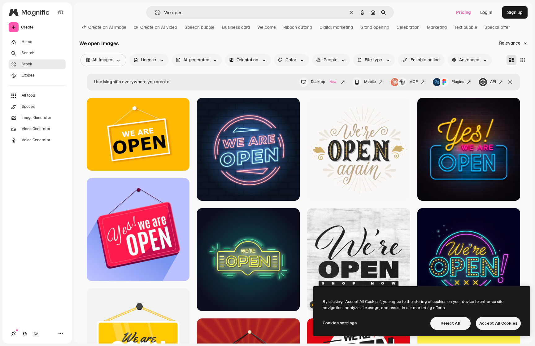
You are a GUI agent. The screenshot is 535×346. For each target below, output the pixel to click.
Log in (486, 12)
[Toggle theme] (36, 334)
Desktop (323, 81)
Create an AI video (158, 27)
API (493, 81)
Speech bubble (200, 27)
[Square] (523, 60)
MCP (413, 81)
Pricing (463, 12)
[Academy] (25, 334)
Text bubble (465, 27)
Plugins (457, 81)
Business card (236, 27)
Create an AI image (107, 27)
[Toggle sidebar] (61, 12)
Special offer (497, 27)
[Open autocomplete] (154, 12)
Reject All (450, 323)
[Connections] (14, 334)
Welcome (266, 27)
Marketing (437, 27)
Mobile (370, 81)
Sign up (515, 12)
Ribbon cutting (297, 27)
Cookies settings (340, 323)
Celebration (408, 27)
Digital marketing (336, 27)
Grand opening (374, 27)
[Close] (510, 82)
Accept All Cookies (498, 323)
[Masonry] (511, 60)
